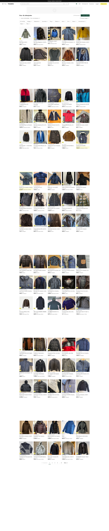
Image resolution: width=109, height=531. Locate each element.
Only (50, 227)
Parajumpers (80, 351)
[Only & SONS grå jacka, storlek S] (54, 220)
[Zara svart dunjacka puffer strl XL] (40, 116)
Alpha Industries (81, 61)
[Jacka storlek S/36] (40, 54)
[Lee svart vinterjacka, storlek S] (83, 386)
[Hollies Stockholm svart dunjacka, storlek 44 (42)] (68, 178)
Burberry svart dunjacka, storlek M (25, 187)
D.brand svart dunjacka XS (67, 208)
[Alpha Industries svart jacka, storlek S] (54, 261)
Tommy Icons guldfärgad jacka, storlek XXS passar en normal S (82, 208)
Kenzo (51, 455)
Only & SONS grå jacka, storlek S (54, 228)
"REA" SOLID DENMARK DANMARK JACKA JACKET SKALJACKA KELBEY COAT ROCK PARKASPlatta (40, 311)
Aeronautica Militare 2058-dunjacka (24, 311)
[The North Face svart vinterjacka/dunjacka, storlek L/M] (40, 178)
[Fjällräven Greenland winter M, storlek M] (54, 116)
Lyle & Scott (80, 227)
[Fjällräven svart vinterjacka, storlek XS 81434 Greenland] (83, 261)
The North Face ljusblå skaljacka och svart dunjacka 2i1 (40, 456)
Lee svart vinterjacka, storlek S (82, 394)
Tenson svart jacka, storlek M (25, 62)
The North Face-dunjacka (67, 104)
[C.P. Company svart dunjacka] (54, 365)
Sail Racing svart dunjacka (81, 187)
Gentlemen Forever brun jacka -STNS (82, 291)
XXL (76, 61)
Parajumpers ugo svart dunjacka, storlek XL (82, 353)
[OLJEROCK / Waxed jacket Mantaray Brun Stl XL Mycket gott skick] (40, 344)
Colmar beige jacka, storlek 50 (68, 456)
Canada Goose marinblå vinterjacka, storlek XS (80, 145)
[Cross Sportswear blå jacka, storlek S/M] (40, 137)
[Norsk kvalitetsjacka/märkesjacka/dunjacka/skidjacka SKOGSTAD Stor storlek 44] (68, 427)
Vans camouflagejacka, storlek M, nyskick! (40, 42)
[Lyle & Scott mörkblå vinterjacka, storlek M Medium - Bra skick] (26, 282)
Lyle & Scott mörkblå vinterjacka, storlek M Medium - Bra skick (25, 291)
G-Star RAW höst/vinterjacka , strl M (68, 42)
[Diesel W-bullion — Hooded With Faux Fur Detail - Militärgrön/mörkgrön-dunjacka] (26, 137)
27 (61, 462)
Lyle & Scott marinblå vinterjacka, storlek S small (68, 394)
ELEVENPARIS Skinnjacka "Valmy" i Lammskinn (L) (82, 456)
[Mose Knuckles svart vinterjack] (54, 199)
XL (76, 351)
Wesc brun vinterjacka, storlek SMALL (67, 62)
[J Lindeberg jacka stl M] (26, 95)
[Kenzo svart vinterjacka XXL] (54, 448)
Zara (36, 123)
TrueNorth (22, 227)
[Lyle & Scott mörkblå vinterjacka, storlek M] (68, 261)
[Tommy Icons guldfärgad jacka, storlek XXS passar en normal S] (83, 199)
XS (76, 144)
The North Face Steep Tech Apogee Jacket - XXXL (39, 208)
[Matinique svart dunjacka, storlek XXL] (40, 282)
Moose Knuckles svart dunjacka (54, 436)
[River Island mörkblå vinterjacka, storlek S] (40, 261)
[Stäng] (108, 1)
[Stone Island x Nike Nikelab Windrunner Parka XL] (40, 365)
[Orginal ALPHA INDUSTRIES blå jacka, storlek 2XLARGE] (83, 54)
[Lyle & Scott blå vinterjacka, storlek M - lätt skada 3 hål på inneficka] (83, 365)
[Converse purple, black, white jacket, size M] (68, 303)
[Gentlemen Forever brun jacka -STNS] (83, 282)
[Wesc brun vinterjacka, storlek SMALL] (68, 54)
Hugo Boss (22, 123)
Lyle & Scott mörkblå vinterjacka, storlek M (68, 270)
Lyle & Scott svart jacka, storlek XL (40, 394)
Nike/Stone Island (38, 372)
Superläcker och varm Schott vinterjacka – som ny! (53, 62)
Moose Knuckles (52, 434)
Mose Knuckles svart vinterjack (54, 208)
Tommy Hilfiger (66, 289)
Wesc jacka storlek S (23, 42)
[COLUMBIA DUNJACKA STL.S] (54, 303)
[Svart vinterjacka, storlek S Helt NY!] (26, 261)
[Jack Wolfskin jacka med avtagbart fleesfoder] (26, 344)
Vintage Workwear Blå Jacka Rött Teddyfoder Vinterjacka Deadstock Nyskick (40, 229)
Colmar (65, 455)
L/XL (48, 61)
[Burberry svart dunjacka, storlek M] (26, 178)
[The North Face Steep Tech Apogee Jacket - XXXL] (40, 199)
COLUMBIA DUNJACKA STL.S (53, 311)
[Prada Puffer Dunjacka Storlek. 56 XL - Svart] (26, 386)
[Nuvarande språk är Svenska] (76, 4)
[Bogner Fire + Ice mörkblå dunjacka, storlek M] (54, 178)
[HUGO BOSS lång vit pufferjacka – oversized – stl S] (26, 116)
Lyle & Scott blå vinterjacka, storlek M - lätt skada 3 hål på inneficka (83, 373)
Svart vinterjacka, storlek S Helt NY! (25, 270)
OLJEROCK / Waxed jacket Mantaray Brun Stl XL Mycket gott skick (40, 353)
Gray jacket (36, 104)
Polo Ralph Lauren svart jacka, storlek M (53, 394)
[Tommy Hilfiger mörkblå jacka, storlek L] (54, 95)
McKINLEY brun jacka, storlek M (82, 124)
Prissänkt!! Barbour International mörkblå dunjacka (25, 208)
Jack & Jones (65, 351)
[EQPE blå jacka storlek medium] (83, 427)
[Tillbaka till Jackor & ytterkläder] (20, 18)
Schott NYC (52, 61)
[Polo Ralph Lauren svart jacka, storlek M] (54, 386)
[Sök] (64, 4)
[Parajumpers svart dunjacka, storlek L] (40, 427)
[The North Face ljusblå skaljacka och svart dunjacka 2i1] (40, 448)
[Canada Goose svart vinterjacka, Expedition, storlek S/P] (54, 137)
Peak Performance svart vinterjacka (66, 229)
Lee (78, 393)
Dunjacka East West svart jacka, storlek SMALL (54, 353)
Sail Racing (51, 289)
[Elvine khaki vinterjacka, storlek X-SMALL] (26, 427)
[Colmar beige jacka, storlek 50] (68, 448)
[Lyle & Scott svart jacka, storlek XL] (40, 386)
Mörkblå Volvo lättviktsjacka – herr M (25, 373)
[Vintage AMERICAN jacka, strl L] (68, 116)
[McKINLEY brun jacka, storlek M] (83, 116)
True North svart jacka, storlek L (25, 228)
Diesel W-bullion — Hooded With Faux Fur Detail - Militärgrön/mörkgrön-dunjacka (25, 145)
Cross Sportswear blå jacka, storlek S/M (40, 145)
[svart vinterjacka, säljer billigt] (68, 344)
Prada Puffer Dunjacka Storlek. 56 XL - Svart (25, 394)
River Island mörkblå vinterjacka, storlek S (40, 270)
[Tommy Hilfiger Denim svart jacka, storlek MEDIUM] (68, 282)
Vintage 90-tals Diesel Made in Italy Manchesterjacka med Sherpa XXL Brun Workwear (68, 145)
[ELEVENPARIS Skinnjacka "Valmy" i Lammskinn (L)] (83, 448)
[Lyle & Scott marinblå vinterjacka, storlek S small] (68, 386)
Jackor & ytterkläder (25, 18)
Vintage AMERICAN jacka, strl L (68, 124)
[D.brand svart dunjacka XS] (68, 199)
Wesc (64, 61)
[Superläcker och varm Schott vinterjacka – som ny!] (54, 54)
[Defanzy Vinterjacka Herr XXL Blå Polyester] (83, 95)
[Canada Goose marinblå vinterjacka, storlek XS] (82, 137)
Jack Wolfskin (23, 351)
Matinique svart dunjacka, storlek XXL (40, 291)
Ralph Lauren (51, 393)
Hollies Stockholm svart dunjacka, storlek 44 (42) (68, 187)
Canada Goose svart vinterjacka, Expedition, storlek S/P (54, 145)
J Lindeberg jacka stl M (23, 104)
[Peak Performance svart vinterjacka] (68, 220)
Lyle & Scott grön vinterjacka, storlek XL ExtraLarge (67, 373)
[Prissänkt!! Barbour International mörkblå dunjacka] (26, 199)
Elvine (22, 434)
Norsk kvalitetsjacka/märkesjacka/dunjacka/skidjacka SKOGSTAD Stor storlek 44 (68, 436)
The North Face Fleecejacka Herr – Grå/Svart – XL (26, 456)
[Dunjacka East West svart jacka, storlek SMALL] (54, 344)
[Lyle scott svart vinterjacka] (83, 220)
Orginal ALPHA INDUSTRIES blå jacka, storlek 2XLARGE (82, 62)
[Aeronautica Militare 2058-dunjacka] (26, 303)
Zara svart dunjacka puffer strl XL (40, 124)
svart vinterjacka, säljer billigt (67, 353)
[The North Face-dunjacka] (68, 95)
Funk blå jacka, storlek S (52, 41)
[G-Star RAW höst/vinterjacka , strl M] (68, 33)
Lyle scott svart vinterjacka (81, 228)
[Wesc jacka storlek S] (26, 33)
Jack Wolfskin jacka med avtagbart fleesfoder (26, 353)
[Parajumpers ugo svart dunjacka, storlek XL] (83, 344)
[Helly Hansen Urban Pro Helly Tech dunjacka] (83, 303)
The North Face (23, 455)
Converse (65, 310)
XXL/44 (63, 434)
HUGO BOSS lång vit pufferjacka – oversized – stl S (25, 125)
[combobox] (43, 4)
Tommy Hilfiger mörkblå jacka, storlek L (53, 104)
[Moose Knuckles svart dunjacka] (54, 427)
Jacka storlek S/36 (37, 62)
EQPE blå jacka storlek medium (82, 436)
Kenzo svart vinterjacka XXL (53, 456)
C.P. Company (52, 372)
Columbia (50, 310)
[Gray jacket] (40, 95)
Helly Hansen (80, 310)
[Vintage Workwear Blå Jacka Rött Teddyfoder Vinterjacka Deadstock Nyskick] (40, 220)
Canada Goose (51, 144)
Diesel (22, 144)
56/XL (20, 393)
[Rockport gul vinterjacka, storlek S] (83, 33)
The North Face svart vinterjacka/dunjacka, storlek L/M (40, 187)
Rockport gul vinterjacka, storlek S (82, 42)
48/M (49, 372)
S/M (34, 144)
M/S (76, 227)
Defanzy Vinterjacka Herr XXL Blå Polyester (82, 104)
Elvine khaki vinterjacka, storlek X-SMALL (25, 436)
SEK (80, 3)
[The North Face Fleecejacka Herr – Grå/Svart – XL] (26, 448)
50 (19, 310)
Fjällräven (51, 123)
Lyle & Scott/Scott (24, 289)
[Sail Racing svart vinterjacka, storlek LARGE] (54, 282)
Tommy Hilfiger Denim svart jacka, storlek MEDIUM (68, 291)
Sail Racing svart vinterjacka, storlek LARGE (53, 291)
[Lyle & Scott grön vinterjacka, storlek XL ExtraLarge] (68, 365)
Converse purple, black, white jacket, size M (67, 311)
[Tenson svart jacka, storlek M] (26, 54)
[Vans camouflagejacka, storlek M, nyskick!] (40, 33)
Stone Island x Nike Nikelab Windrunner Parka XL (39, 373)
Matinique (37, 289)
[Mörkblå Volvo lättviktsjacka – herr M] (26, 365)
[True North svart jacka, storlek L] (26, 220)
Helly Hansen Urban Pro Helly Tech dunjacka (82, 311)
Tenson (22, 61)
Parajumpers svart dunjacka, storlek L (39, 436)
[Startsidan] (11, 4)
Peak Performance (66, 227)
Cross (37, 144)
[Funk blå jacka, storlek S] (54, 33)
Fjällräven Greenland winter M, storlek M (53, 125)
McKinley (79, 123)
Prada (23, 393)
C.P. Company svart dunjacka (53, 373)
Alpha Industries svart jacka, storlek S (54, 270)
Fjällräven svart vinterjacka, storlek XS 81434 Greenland (82, 270)
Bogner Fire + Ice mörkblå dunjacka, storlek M (53, 187)
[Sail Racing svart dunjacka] (83, 178)
